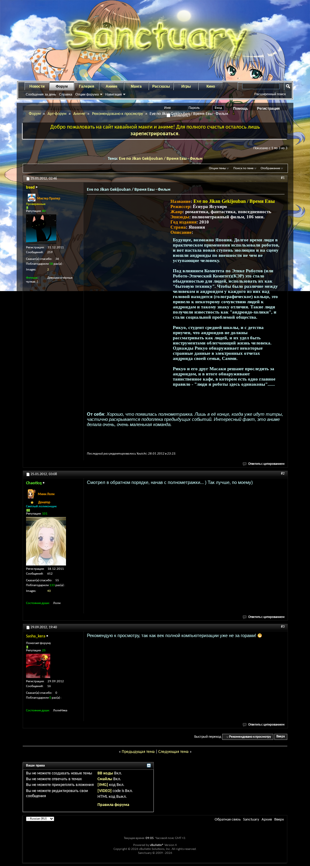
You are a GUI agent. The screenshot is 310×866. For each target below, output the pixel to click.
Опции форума (87, 94)
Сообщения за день (41, 94)
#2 (283, 473)
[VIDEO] (104, 791)
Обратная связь (228, 819)
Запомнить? (180, 115)
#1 (283, 178)
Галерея (86, 86)
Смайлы (104, 779)
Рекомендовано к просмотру (117, 114)
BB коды (105, 773)
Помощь (240, 108)
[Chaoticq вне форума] (46, 541)
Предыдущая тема (138, 752)
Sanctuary (251, 819)
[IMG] (102, 785)
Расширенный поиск (270, 94)
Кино (210, 86)
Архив (267, 819)
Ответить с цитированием (266, 464)
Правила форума (113, 805)
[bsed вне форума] (41, 229)
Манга (136, 86)
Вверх (280, 737)
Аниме (111, 86)
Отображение (270, 168)
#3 (283, 627)
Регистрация (268, 108)
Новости (37, 86)
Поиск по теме (243, 168)
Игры (186, 86)
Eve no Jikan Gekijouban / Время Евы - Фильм (161, 158)
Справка (65, 94)
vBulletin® (157, 845)
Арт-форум (57, 114)
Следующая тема (173, 752)
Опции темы (217, 168)
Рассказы (161, 86)
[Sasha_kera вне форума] (38, 666)
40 (49, 591)
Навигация (113, 94)
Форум (62, 86)
